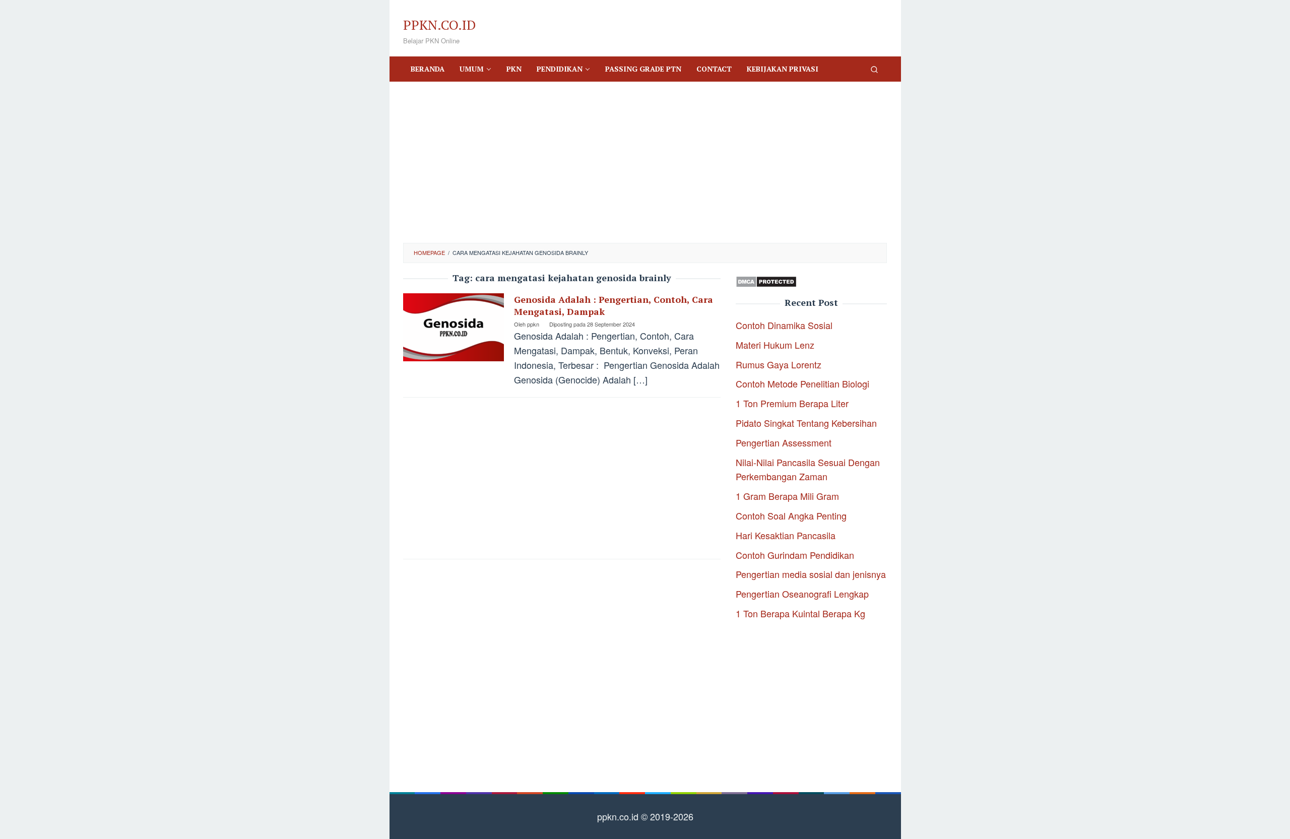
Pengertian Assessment (783, 442)
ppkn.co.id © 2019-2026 (645, 816)
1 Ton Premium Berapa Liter (792, 403)
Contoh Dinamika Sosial (784, 325)
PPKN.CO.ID (439, 24)
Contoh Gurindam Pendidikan (795, 554)
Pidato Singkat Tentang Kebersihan (806, 422)
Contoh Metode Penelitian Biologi (802, 383)
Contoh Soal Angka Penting (791, 515)
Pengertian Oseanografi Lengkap (802, 593)
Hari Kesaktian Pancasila (785, 535)
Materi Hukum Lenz (775, 344)
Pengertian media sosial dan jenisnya (811, 573)
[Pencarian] (874, 69)
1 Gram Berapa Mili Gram (787, 495)
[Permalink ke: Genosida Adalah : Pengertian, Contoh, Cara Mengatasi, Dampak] (453, 325)
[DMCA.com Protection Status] (766, 280)
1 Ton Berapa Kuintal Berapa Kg (800, 613)
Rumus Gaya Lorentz (778, 364)
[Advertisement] (645, 162)
